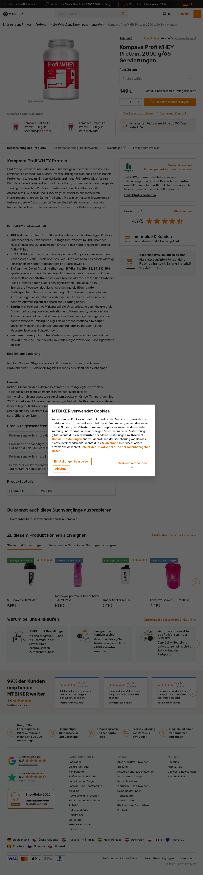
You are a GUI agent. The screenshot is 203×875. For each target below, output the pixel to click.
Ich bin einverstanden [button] (132, 465)
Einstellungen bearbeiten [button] (71, 461)
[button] (111, 443)
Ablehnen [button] (61, 468)
